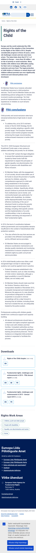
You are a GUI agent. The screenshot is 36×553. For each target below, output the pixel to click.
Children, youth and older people (14, 421)
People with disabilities (11, 425)
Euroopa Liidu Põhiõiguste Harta (15, 462)
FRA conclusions (16, 83)
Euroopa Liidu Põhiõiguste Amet (15, 460)
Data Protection (5, 516)
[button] (11, 7)
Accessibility (15, 516)
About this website (6, 514)
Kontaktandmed (7, 494)
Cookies (22, 514)
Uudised (6, 468)
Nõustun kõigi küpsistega (17, 542)
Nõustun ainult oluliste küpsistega (20, 548)
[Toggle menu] (32, 15)
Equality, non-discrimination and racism (16, 429)
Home (3, 21)
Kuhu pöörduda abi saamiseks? (15, 465)
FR (17, 383)
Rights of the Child (11, 21)
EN (5, 364)
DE (11, 383)
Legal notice (14, 514)
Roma (6, 433)
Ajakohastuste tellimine (12, 470)
